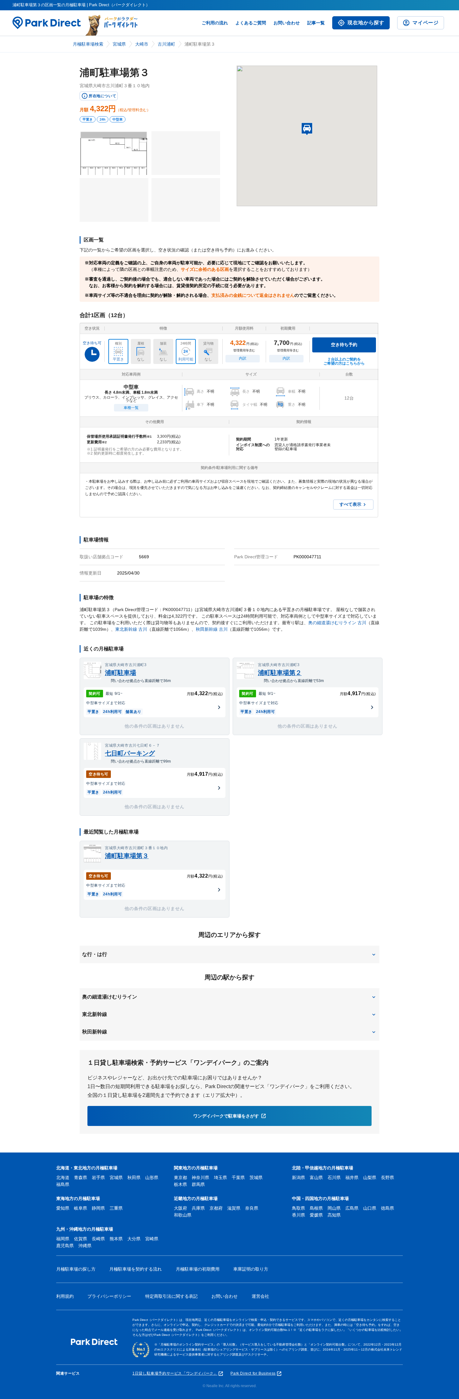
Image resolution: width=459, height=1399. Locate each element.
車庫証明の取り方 (250, 1269)
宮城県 (119, 44)
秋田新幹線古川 (212, 629)
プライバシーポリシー (109, 1296)
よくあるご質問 (250, 22)
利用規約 (65, 1296)
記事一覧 (316, 22)
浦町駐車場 (120, 672)
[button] (229, 954)
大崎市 (141, 44)
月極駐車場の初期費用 (198, 1269)
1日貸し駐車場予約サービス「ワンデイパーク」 (174, 1373)
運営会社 (260, 1296)
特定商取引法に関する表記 (171, 1296)
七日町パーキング (130, 753)
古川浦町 (166, 44)
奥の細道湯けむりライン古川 (337, 622)
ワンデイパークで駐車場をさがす (226, 1115)
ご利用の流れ (215, 22)
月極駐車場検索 (88, 44)
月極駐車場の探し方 (76, 1269)
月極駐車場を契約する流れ (135, 1269)
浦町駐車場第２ (280, 672)
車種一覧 (131, 408)
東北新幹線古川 (131, 629)
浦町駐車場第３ (127, 855)
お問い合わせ (287, 22)
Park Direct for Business (252, 1373)
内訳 (242, 358)
